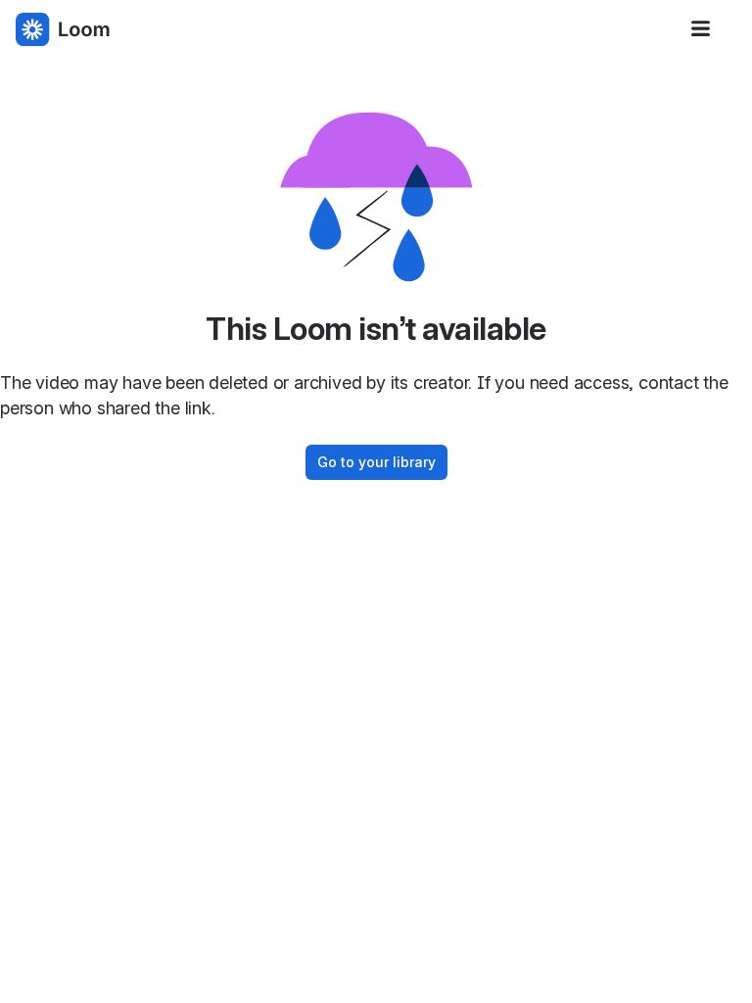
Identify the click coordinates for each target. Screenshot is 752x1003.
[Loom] (63, 29)
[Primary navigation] (701, 29)
